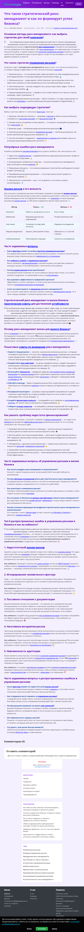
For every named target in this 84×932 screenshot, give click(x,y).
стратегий (58, 70)
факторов (41, 112)
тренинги (35, 385)
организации (38, 285)
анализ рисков (70, 193)
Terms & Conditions (11, 903)
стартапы (50, 116)
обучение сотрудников (24, 479)
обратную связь (21, 732)
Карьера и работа (30, 785)
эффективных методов (33, 422)
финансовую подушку (26, 400)
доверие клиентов (23, 515)
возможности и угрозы (27, 566)
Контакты (69, 3)
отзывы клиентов (24, 406)
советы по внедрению (32, 347)
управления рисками (42, 62)
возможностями (46, 119)
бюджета (7, 422)
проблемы (21, 101)
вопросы (32, 246)
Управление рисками (12, 534)
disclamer (7, 906)
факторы (17, 251)
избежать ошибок (19, 261)
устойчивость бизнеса (61, 512)
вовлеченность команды (47, 138)
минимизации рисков (62, 292)
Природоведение (30, 795)
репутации (15, 125)
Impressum (60, 916)
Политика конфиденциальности (15, 901)
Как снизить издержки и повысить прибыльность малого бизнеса (36, 819)
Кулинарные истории (31, 791)
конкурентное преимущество (46, 658)
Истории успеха (29, 788)
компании (36, 37)
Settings (54, 929)
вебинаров (47, 500)
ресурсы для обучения (42, 498)
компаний (72, 658)
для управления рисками (49, 615)
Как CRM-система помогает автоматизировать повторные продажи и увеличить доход (41, 808)
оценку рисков (43, 564)
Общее (26, 778)
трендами (30, 493)
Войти (79, 4)
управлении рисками (37, 261)
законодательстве (18, 672)
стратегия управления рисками (52, 656)
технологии (35, 289)
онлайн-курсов (35, 500)
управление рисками (40, 633)
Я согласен (41, 929)
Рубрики (26, 3)
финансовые (31, 512)
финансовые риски (49, 354)
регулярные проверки (36, 667)
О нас (32, 894)
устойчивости (60, 303)
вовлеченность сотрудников (48, 256)
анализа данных (27, 374)
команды (31, 164)
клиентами (44, 672)
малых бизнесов (14, 377)
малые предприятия (53, 419)
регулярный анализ (30, 263)
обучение (20, 446)
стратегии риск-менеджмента (62, 341)
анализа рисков (25, 156)
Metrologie (12, 4)
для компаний (47, 706)
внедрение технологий (35, 446)
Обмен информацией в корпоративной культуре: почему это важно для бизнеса (38, 825)
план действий (27, 363)
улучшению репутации (24, 285)
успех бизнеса (52, 275)
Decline (29, 929)
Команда (55, 3)
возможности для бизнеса (40, 645)
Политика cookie (62, 894)
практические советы (17, 303)
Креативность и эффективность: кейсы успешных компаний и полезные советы (38, 835)
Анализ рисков (13, 188)
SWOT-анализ (63, 564)
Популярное (37, 3)
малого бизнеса (60, 329)
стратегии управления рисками (50, 52)
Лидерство (27, 782)
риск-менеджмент (47, 47)
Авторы (47, 3)
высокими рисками (27, 119)
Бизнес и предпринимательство (65, 28)
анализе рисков (64, 552)
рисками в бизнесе (30, 151)
